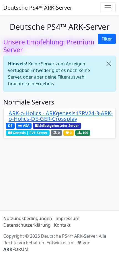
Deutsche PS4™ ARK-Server (37, 7)
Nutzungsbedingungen (27, 218)
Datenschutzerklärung (27, 225)
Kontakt (62, 225)
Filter (107, 39)
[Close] (108, 63)
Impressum (67, 218)
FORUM (16, 249)
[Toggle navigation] (108, 7)
